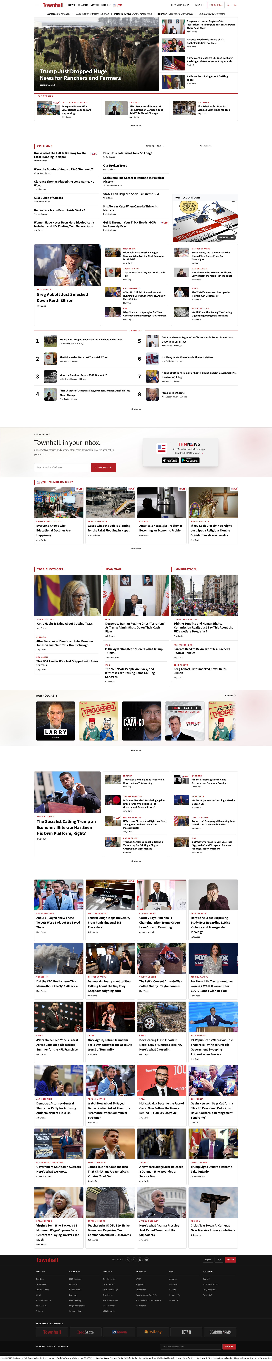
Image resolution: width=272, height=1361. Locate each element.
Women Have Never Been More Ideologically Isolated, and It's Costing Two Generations (64, 224)
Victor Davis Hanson (68, 379)
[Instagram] (133, 1259)
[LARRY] (55, 721)
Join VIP (230, 1259)
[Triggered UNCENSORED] (228, 721)
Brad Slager (108, 1295)
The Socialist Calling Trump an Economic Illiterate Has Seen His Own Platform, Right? (66, 827)
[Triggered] (98, 721)
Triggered (140, 1284)
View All (229, 695)
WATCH (95, 5)
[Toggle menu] (37, 5)
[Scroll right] (235, 718)
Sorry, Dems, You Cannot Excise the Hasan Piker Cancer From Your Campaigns (211, 256)
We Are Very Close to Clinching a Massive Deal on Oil (213, 802)
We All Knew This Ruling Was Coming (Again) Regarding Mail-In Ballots (212, 314)
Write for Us (174, 1300)
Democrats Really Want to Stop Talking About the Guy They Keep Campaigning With (109, 986)
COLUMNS (82, 5)
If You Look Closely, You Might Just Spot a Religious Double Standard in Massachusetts (211, 530)
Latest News (41, 1284)
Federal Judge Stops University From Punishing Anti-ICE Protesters (109, 923)
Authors (39, 1311)
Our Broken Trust (115, 165)
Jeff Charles (167, 345)
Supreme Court (75, 1311)
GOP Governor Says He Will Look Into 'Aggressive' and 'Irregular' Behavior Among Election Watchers (212, 845)
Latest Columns (42, 1289)
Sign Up (229, 1346)
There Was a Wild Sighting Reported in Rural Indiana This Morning (143, 781)
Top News (40, 1279)
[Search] (228, 5)
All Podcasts (141, 1305)
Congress (73, 1284)
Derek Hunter (108, 1284)
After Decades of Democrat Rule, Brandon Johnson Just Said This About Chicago (64, 643)
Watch (38, 1295)
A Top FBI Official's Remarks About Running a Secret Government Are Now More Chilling (144, 296)
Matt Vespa (128, 279)
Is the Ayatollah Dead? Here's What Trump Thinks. (134, 651)
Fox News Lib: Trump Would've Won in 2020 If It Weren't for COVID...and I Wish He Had (211, 986)
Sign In (208, 1259)
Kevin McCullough (110, 1289)
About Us (173, 1279)
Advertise (173, 1284)
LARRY (138, 1279)
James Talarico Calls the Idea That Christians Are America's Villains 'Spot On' (108, 1172)
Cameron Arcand (67, 343)
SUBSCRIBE (216, 5)
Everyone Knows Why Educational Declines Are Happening (53, 530)
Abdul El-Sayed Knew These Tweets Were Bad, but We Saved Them (58, 923)
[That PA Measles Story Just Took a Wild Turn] (50, 358)
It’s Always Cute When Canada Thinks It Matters (130, 208)
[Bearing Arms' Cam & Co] (142, 721)
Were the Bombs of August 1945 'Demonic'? (64, 169)
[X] (127, 1259)
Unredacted (141, 1289)
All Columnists (108, 1311)
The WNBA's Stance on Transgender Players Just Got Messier (211, 294)
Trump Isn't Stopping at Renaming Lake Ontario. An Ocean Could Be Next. (213, 822)
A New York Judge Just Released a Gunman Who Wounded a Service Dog (161, 1172)
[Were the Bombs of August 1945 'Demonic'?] (50, 376)
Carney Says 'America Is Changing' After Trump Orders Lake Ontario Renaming (160, 923)
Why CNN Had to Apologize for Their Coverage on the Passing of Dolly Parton (145, 314)
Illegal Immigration (77, 1305)
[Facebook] (140, 1259)
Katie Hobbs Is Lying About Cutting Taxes (65, 623)
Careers (172, 1289)
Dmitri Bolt (144, 535)
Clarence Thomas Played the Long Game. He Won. (64, 183)
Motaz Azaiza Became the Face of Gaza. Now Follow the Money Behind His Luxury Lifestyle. (161, 1108)
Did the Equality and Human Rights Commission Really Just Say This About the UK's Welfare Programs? (203, 627)
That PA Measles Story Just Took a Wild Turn (144, 274)
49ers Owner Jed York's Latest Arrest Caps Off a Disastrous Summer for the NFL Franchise (57, 1045)
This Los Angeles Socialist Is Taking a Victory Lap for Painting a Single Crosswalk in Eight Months (143, 845)
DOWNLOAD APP (180, 5)
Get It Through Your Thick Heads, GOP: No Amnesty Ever (129, 224)
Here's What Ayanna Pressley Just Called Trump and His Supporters (159, 1230)
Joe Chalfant (93, 1181)
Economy (73, 1295)
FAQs (219, 1259)
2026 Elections (75, 1279)
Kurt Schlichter (168, 361)
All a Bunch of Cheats (48, 198)
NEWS (71, 5)
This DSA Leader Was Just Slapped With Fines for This (67, 663)
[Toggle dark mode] (235, 5)
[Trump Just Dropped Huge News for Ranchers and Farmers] (50, 341)
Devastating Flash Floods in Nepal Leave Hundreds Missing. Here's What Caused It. (160, 1045)
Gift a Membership (210, 1284)
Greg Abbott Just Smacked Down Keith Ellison (62, 297)
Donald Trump (75, 1289)
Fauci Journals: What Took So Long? (127, 153)
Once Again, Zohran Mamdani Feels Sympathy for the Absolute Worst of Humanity (110, 1045)
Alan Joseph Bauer (170, 397)
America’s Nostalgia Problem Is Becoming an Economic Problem (209, 781)
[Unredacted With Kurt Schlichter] (185, 721)
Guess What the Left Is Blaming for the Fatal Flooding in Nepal (60, 155)
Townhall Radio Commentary (148, 1300)
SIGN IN (199, 5)
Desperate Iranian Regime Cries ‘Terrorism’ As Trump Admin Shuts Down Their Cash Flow (135, 627)
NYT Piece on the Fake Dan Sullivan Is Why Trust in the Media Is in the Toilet (212, 274)
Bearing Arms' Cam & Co (146, 1295)
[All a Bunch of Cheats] (152, 394)
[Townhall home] (47, 1260)
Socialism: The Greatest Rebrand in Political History (133, 180)
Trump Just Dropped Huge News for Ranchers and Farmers (80, 74)
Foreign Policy (75, 1300)
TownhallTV (41, 1305)
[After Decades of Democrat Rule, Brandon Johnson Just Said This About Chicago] (50, 394)
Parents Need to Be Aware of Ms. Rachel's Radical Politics (202, 651)
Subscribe (101, 467)
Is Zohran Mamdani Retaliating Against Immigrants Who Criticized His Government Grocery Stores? (144, 804)
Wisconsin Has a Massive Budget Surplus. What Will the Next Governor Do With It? (143, 256)
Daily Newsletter (209, 1289)
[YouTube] (146, 1259)
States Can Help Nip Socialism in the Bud (131, 194)
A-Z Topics (74, 1272)
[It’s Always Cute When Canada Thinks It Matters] (152, 358)
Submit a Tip (174, 1295)
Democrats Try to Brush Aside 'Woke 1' (60, 210)
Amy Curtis (41, 306)
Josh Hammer (109, 1305)
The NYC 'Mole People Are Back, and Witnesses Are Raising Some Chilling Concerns (130, 673)
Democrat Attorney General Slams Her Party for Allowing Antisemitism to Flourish (56, 1108)
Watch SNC (207, 1295)
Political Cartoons (188, 197)
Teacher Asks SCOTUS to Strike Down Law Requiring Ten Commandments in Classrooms (109, 1230)
